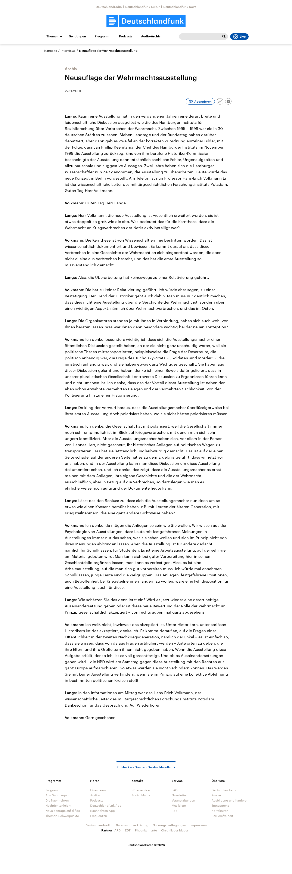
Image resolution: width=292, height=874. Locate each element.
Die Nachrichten (57, 800)
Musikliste (179, 805)
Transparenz (220, 805)
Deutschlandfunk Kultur (142, 7)
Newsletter (179, 795)
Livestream (98, 790)
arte (154, 830)
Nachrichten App (102, 810)
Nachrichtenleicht (58, 805)
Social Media (140, 795)
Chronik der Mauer (175, 830)
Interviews (68, 50)
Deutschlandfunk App (105, 805)
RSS (174, 810)
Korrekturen (220, 810)
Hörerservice (140, 790)
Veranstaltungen (183, 800)
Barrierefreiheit (222, 816)
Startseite (50, 50)
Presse (216, 795)
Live (243, 36)
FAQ (175, 790)
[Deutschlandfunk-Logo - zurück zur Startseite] (146, 21)
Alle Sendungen (57, 795)
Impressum (198, 825)
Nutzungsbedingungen (169, 825)
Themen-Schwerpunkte (62, 816)
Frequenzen (98, 816)
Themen (52, 36)
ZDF (128, 830)
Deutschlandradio (109, 7)
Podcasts (125, 36)
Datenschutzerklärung (132, 825)
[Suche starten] (224, 36)
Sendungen (77, 36)
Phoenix (141, 830)
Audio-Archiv (151, 36)
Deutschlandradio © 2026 (146, 845)
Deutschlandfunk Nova (179, 7)
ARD (117, 830)
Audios (95, 795)
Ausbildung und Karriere (229, 800)
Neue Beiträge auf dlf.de (63, 810)
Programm (102, 36)
